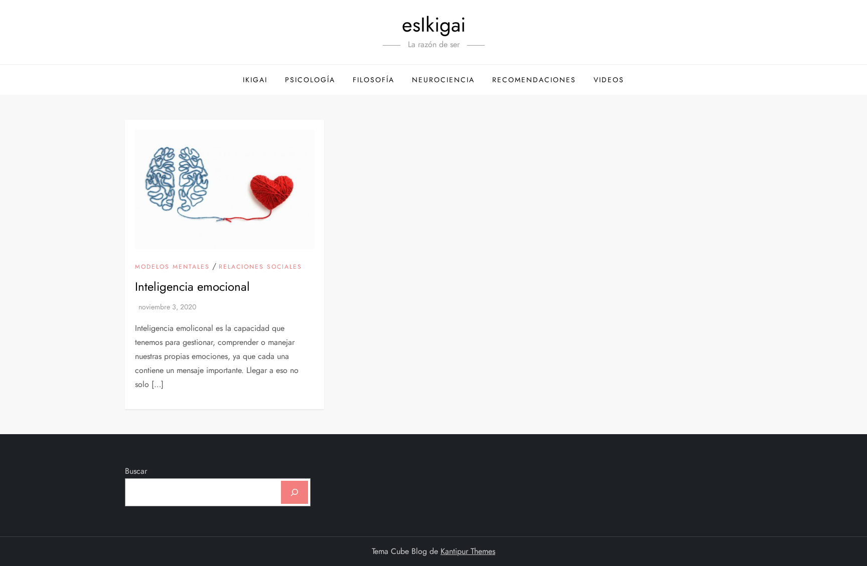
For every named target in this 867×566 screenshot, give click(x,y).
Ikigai (255, 80)
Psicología (310, 80)
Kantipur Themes (468, 551)
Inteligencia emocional (192, 286)
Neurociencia (443, 80)
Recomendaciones (534, 80)
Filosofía (373, 80)
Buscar (136, 471)
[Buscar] (294, 492)
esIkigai (434, 24)
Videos (609, 80)
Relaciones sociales (260, 267)
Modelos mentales (172, 267)
